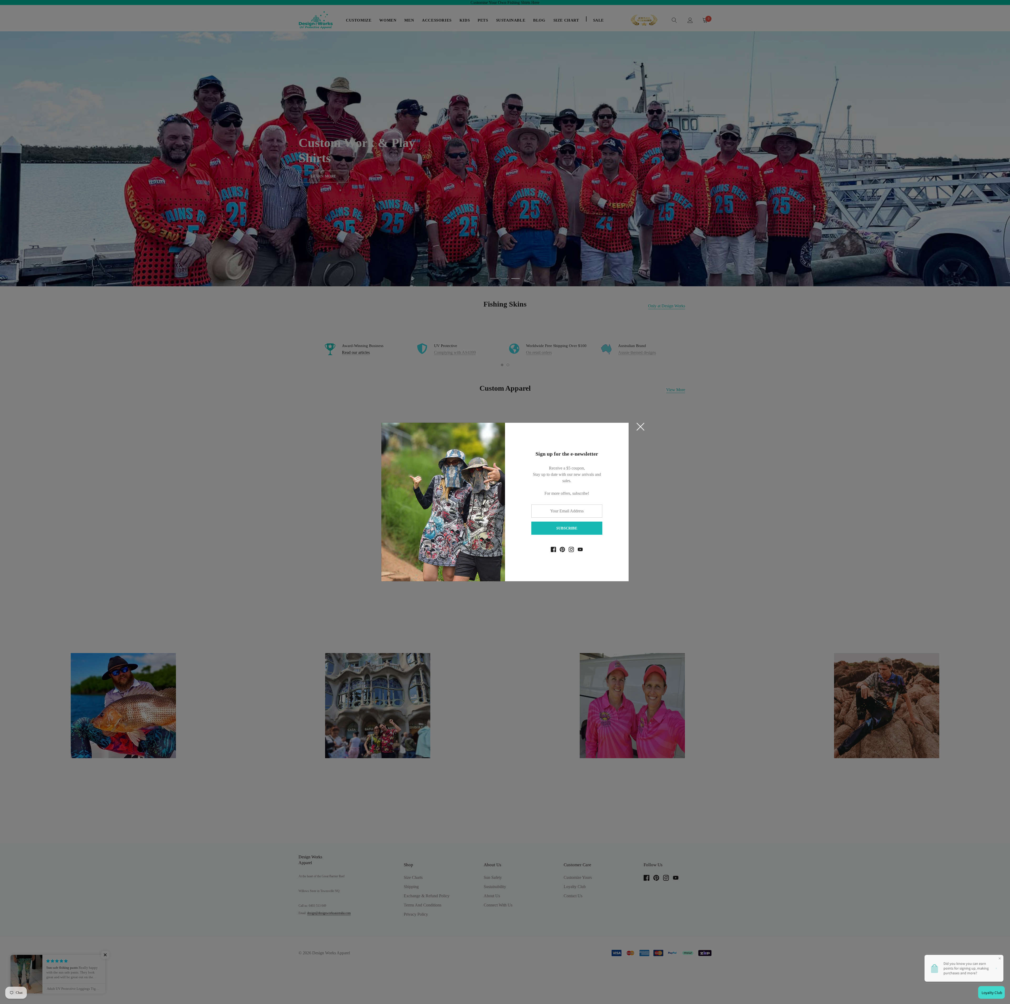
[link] (553, 549)
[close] (640, 427)
